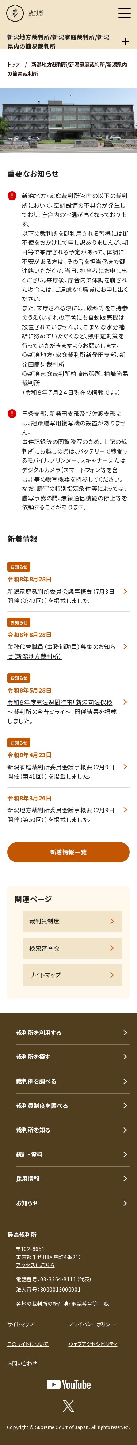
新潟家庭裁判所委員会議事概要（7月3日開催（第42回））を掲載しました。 (61, 596)
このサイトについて (28, 1343)
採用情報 (27, 1178)
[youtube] (69, 1384)
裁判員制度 (44, 921)
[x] (68, 1406)
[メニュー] (124, 13)
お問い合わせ (22, 1363)
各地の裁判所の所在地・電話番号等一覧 (62, 1303)
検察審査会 (44, 948)
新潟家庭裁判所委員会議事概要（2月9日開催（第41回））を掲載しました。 (61, 771)
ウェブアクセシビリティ (93, 1343)
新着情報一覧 (68, 851)
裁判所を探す (33, 1056)
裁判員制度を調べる (42, 1105)
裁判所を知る (33, 1129)
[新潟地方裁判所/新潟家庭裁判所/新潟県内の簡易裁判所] (126, 41)
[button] (122, 1003)
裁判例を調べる (36, 1081)
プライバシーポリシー (92, 1324)
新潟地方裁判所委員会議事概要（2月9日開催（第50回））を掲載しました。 (61, 814)
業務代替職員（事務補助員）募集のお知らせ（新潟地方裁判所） (61, 651)
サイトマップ (45, 974)
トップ (14, 64)
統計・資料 (29, 1154)
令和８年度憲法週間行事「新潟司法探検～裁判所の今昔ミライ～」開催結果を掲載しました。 (62, 711)
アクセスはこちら (35, 1264)
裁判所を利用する (38, 1032)
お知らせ (27, 1202)
